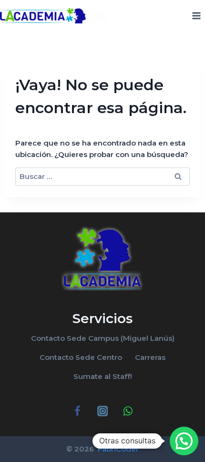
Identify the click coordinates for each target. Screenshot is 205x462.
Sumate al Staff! (102, 376)
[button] (184, 441)
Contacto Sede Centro (81, 357)
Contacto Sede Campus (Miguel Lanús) (102, 338)
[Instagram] (102, 411)
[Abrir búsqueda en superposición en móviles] (102, 16)
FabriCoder (117, 448)
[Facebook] (77, 411)
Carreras (150, 357)
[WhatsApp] (127, 411)
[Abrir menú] (196, 15)
